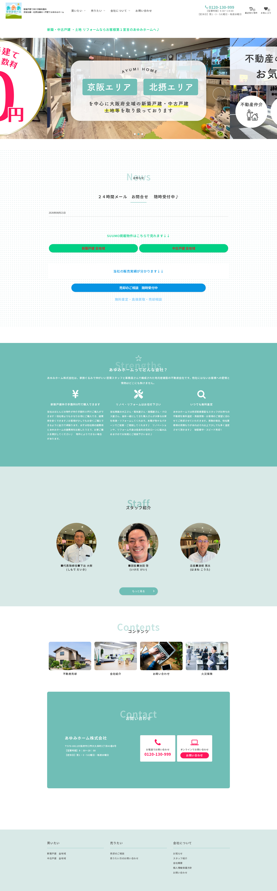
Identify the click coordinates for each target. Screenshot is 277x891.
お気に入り (266, 11)
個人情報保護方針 (182, 867)
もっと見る (138, 591)
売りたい (96, 11)
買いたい (76, 11)
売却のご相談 (117, 853)
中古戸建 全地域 (56, 858)
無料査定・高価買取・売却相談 (138, 299)
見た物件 (251, 11)
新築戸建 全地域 (56, 853)
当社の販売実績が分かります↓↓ (138, 271)
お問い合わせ (143, 11)
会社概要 (178, 863)
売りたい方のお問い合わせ (124, 858)
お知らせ (178, 853)
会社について (118, 11)
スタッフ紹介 (180, 858)
